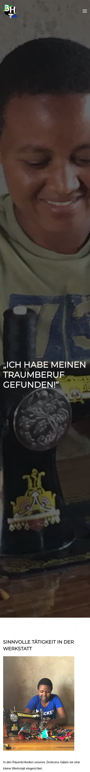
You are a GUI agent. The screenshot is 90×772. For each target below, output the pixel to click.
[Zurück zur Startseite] (10, 11)
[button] (85, 11)
